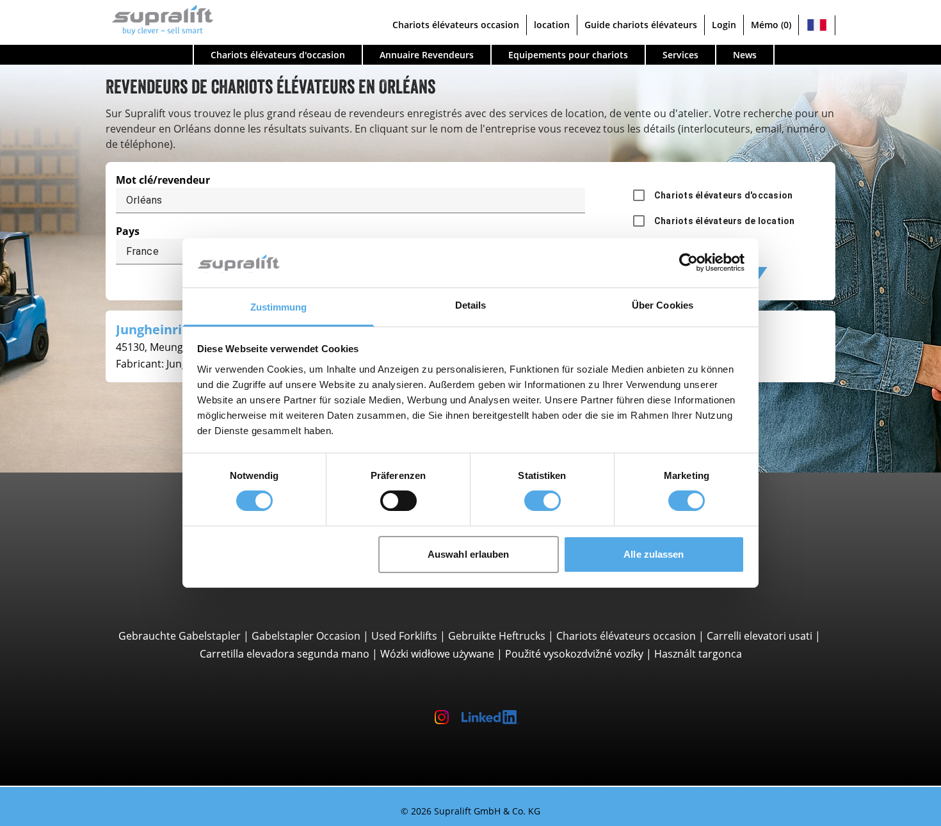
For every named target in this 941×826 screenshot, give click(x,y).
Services (680, 55)
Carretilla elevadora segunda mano (284, 654)
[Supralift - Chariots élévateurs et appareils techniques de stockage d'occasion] (160, 18)
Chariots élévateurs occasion (455, 25)
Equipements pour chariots (568, 55)
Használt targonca (698, 654)
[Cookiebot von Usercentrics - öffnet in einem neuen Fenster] (688, 262)
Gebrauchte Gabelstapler (179, 636)
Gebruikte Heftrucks (496, 636)
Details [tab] (471, 305)
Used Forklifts (404, 636)
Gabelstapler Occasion (306, 636)
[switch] (398, 500)
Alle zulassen (653, 554)
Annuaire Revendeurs (427, 55)
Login (724, 25)
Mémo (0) (771, 25)
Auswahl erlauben (469, 554)
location (552, 25)
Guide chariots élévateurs (640, 25)
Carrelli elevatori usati (759, 636)
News (745, 55)
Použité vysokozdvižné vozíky (574, 654)
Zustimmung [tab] (278, 307)
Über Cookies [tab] (662, 305)
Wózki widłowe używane (437, 654)
